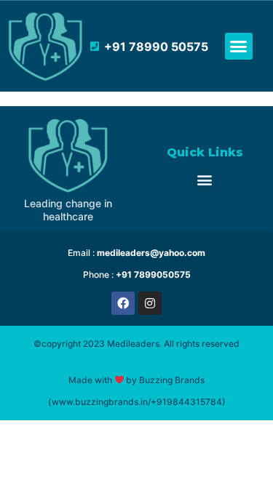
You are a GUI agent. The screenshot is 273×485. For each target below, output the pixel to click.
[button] (239, 46)
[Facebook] (123, 303)
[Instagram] (150, 303)
